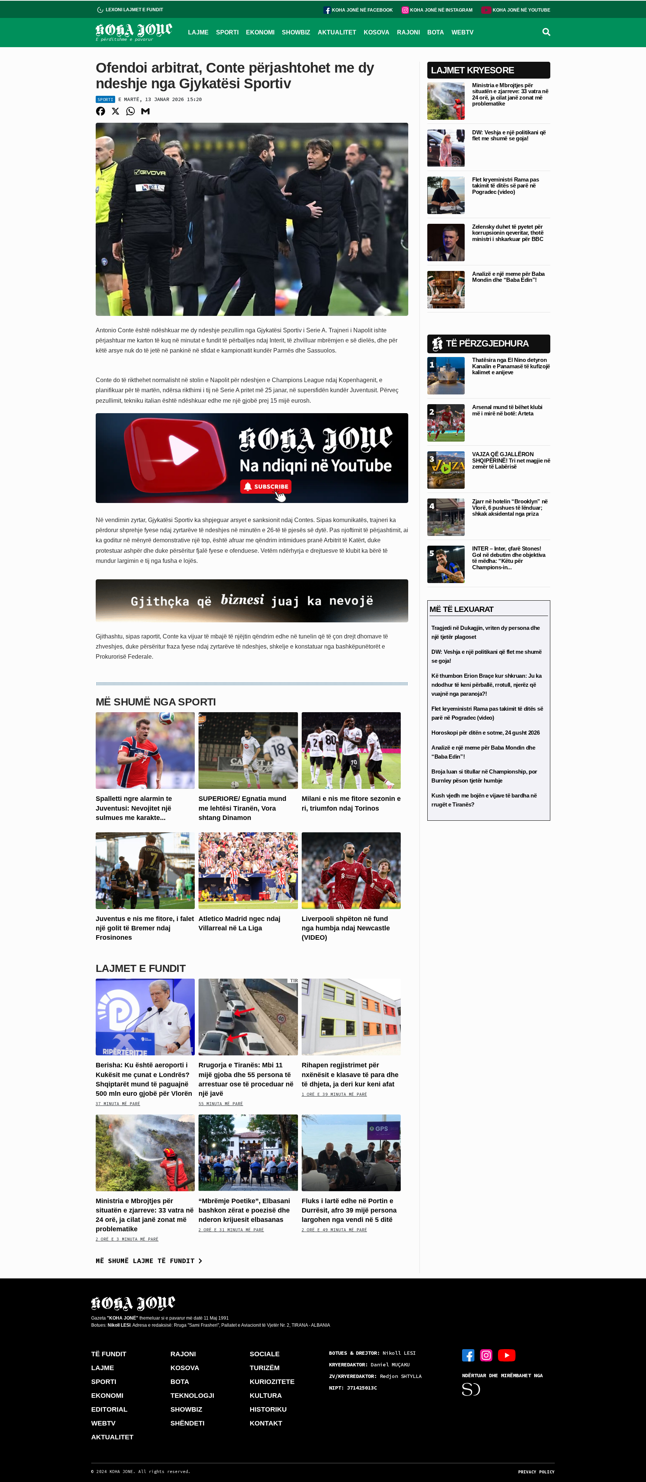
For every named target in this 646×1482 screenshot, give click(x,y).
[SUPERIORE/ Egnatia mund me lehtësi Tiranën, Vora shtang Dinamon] (248, 750)
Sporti (105, 99)
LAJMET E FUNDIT (140, 968)
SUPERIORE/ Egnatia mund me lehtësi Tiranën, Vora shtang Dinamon (242, 808)
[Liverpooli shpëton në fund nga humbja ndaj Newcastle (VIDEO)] (351, 870)
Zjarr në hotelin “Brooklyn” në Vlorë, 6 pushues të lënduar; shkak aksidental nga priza (510, 507)
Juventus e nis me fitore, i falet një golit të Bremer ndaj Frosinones (145, 928)
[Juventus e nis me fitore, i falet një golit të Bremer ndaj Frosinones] (145, 870)
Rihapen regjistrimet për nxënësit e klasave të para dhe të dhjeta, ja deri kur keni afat (350, 1074)
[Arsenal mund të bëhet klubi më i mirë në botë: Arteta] (446, 422)
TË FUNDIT (108, 1354)
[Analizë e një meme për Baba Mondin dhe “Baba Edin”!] (446, 289)
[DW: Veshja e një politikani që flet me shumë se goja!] (446, 147)
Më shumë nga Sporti (156, 702)
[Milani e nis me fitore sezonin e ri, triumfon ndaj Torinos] (351, 750)
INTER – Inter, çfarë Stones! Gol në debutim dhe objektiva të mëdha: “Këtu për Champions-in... (508, 557)
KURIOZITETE (272, 1381)
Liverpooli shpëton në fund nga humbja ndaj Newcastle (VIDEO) (346, 928)
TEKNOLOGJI (192, 1395)
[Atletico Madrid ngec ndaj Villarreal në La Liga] (248, 870)
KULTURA (266, 1395)
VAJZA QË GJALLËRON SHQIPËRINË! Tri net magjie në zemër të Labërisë (511, 460)
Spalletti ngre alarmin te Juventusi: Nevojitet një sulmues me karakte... (134, 808)
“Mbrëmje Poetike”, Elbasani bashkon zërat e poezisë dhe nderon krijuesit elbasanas (244, 1210)
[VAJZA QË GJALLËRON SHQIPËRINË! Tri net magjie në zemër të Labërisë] (446, 469)
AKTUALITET (337, 32)
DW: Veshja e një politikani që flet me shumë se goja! (509, 135)
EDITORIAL (109, 1409)
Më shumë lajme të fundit (147, 1260)
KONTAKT (266, 1423)
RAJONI (408, 32)
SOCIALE (265, 1354)
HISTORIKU (268, 1409)
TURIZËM (265, 1368)
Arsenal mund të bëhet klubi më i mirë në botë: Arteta (507, 410)
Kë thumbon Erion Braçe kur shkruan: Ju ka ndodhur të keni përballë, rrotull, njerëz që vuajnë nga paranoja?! (486, 685)
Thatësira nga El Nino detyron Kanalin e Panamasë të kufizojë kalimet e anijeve (511, 366)
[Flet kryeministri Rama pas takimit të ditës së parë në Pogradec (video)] (446, 195)
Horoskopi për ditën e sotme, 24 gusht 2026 (485, 732)
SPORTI (227, 32)
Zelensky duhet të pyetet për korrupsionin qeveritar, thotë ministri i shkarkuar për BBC (508, 232)
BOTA (435, 32)
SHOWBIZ (296, 32)
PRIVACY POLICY (536, 1472)
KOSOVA (377, 32)
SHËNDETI (187, 1423)
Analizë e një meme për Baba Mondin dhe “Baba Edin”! (508, 277)
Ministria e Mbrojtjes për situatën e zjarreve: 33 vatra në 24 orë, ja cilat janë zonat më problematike (510, 94)
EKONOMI (260, 32)
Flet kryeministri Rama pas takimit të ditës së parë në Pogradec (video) (505, 185)
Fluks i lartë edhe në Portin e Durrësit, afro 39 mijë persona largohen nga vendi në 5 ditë (349, 1210)
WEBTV (463, 32)
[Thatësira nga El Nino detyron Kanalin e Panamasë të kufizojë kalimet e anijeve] (446, 375)
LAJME (198, 32)
